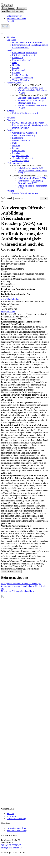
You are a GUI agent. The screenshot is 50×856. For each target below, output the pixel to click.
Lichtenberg (17, 57)
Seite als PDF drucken (11, 571)
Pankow (15, 67)
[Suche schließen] (2, 201)
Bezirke (10, 50)
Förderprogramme (14, 82)
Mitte (14, 62)
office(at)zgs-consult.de (11, 847)
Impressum (11, 816)
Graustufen (21, 8)
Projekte (10, 110)
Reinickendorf (18, 70)
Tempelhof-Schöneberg (22, 77)
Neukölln (16, 65)
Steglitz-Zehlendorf (20, 75)
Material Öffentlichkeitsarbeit (25, 113)
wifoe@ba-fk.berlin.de (11, 299)
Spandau (16, 72)
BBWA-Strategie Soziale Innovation (28, 42)
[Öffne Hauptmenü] (2, 33)
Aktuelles (11, 37)
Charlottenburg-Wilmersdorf (24, 52)
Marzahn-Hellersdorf (21, 60)
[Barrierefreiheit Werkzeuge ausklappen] (2, 3)
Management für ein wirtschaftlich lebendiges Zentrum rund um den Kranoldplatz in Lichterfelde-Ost (23, 586)
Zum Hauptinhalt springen (12, 11)
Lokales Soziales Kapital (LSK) (32, 98)
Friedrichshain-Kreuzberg (23, 55)
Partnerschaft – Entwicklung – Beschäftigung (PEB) (31, 101)
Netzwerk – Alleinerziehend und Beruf (18, 591)
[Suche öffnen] (5, 27)
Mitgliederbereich (14, 16)
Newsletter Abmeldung (17, 830)
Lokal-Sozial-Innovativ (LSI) (30, 88)
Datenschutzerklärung (16, 818)
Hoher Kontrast (8, 8)
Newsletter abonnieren (16, 18)
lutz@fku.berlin (8, 311)
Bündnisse (11, 40)
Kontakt (10, 21)
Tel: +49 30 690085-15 (11, 845)
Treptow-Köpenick (20, 80)
